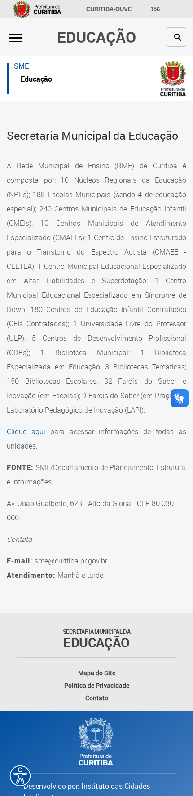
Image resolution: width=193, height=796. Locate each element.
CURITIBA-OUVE (109, 9)
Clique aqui (26, 431)
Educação (96, 36)
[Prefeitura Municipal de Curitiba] (96, 741)
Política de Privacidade (96, 685)
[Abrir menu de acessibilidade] (20, 776)
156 (155, 9)
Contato (96, 698)
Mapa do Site (96, 672)
